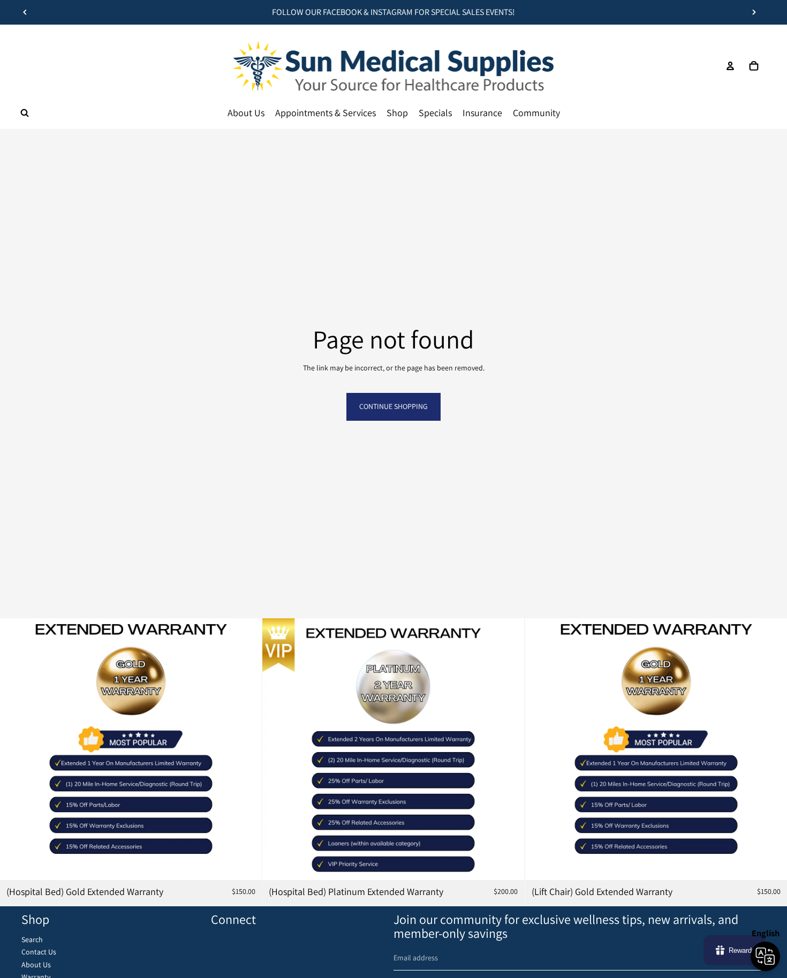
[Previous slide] (25, 12)
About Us (36, 964)
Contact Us (38, 952)
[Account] (730, 66)
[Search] (24, 113)
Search (32, 939)
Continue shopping (393, 406)
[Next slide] (754, 12)
